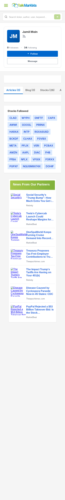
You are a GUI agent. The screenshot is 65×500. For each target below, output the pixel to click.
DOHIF (50, 166)
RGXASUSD (42, 131)
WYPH (26, 117)
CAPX (51, 117)
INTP (27, 131)
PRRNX (40, 124)
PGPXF (13, 166)
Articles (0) (13, 90)
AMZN (13, 152)
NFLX (24, 159)
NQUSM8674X (32, 166)
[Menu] (6, 5)
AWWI (13, 124)
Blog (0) (30, 90)
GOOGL (26, 124)
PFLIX (25, 145)
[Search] (57, 16)
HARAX (14, 131)
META (13, 145)
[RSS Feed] (24, 36)
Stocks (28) (47, 90)
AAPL (25, 152)
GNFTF (39, 117)
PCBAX (48, 145)
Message (32, 61)
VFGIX (36, 159)
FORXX (49, 159)
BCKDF (13, 138)
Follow (32, 53)
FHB (47, 152)
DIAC (37, 152)
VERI (36, 145)
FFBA (12, 159)
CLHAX (27, 138)
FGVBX (41, 138)
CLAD (13, 117)
